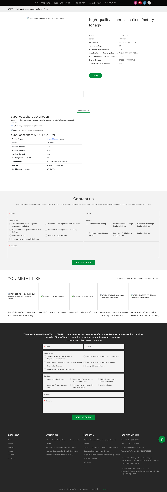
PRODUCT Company (135, 278)
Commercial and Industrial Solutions (60, 369)
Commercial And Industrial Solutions (25, 239)
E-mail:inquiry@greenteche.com (133, 447)
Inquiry (95, 75)
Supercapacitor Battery (97, 224)
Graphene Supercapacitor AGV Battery (62, 229)
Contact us (11, 458)
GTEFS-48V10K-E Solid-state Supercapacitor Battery (114, 314)
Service (10, 451)
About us (11, 455)
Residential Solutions (20, 235)
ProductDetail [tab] (83, 110)
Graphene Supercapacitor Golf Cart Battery (64, 224)
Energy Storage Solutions (57, 235)
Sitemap (104, 489)
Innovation (121, 278)
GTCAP (10, 9)
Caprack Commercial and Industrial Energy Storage (102, 455)
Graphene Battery (143, 233)
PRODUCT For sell (151, 278)
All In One (87, 462)
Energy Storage (52, 139)
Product (10, 444)
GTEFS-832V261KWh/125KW (83, 312)
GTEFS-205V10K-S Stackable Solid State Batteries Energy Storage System (21, 314)
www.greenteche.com (88, 489)
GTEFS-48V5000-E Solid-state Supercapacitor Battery (145, 314)
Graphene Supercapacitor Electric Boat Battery (64, 362)
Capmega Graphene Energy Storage (97, 451)
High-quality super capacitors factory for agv (32, 9)
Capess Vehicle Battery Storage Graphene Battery (102, 447)
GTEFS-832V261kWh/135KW (52, 312)
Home (10, 440)
